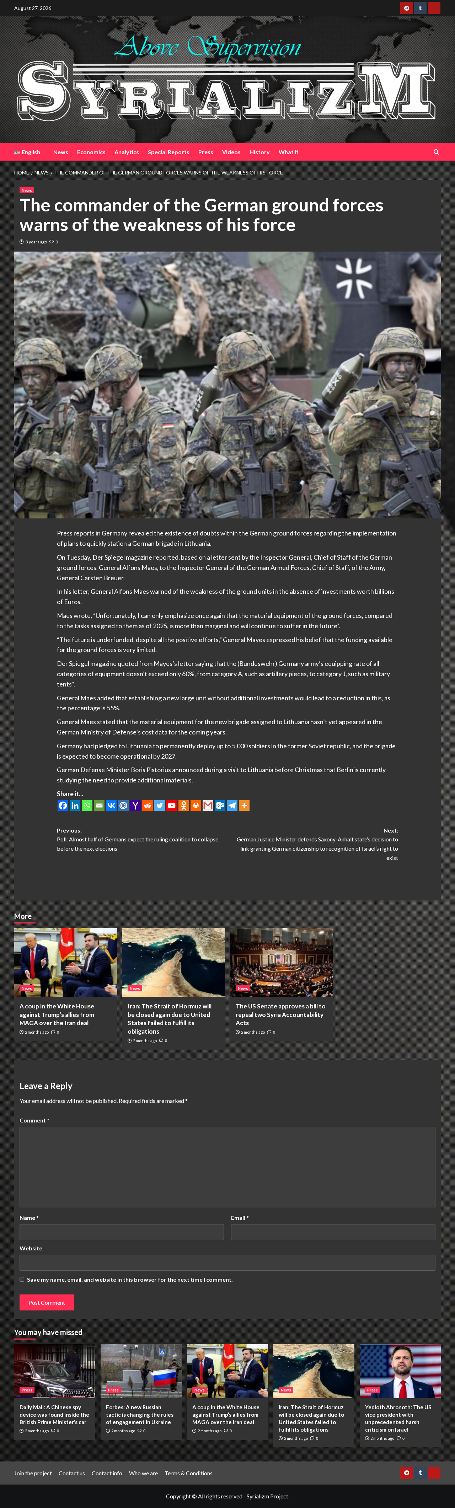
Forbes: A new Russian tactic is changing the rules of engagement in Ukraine (139, 1414)
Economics (91, 152)
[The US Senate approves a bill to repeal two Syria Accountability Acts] (281, 962)
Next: (317, 844)
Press (205, 152)
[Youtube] (171, 805)
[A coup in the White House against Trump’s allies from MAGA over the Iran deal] (65, 962)
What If (289, 152)
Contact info (107, 1473)
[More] (244, 805)
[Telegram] (232, 805)
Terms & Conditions (189, 1473)
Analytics (126, 152)
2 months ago (37, 1032)
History (260, 152)
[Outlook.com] (220, 805)
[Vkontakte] (111, 805)
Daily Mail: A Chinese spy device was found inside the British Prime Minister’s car (54, 1414)
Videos (231, 152)
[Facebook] (63, 805)
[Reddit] (147, 805)
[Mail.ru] (123, 805)
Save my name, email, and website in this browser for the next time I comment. (130, 1279)
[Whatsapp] (87, 805)
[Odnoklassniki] (183, 805)
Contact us (72, 1473)
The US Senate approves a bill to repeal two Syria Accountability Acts (281, 1014)
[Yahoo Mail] (135, 805)
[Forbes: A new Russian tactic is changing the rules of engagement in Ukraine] (141, 1371)
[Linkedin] (75, 805)
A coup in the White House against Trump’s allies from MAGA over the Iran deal (57, 1014)
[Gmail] (208, 805)
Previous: (137, 839)
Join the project (33, 1473)
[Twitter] (159, 805)
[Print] (196, 805)
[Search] (436, 152)
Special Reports (168, 152)
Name (29, 1217)
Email (240, 1217)
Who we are (143, 1473)
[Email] (99, 805)
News (60, 152)
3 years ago (36, 241)
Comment (34, 1120)
